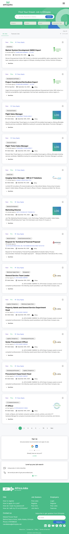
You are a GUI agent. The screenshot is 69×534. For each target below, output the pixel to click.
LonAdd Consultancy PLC (23, 180)
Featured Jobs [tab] (15, 33)
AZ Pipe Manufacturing (21, 408)
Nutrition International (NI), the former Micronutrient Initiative (25, 245)
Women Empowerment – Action (24, 52)
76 (43, 428)
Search (49, 16)
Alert (35, 475)
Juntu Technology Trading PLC (25, 212)
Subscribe (59, 522)
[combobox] (34, 16)
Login (35, 456)
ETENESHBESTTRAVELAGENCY (24, 116)
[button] (63, 33)
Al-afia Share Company (21, 277)
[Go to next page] (47, 428)
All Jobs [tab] (5, 33)
